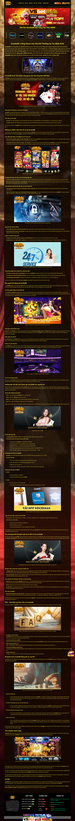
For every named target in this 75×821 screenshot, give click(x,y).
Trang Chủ (21, 3)
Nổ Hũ (26, 3)
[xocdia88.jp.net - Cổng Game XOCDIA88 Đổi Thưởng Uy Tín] (11, 3)
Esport (40, 3)
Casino (30, 3)
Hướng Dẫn (45, 3)
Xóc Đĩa (35, 3)
